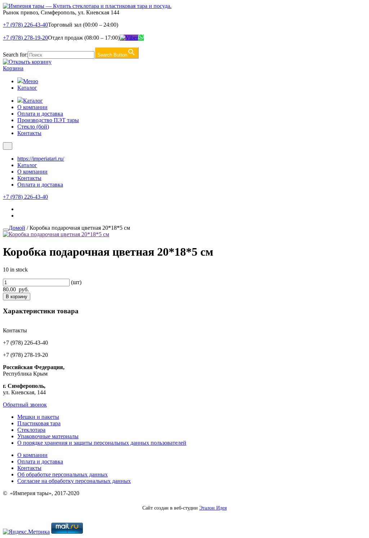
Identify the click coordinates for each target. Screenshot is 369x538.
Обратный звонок (25, 405)
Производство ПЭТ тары (48, 120)
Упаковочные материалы (48, 436)
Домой (17, 228)
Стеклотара (31, 430)
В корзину (16, 296)
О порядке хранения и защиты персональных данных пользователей (101, 443)
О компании (32, 107)
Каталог (27, 88)
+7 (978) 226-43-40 (25, 25)
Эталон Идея (213, 508)
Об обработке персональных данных (62, 474)
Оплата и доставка (40, 114)
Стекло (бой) (33, 127)
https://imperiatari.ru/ (40, 159)
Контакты (29, 133)
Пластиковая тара (39, 423)
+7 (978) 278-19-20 (25, 38)
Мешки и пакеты (38, 417)
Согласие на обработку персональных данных (74, 481)
